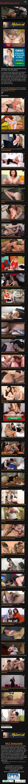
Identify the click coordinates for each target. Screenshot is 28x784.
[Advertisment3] (14, 412)
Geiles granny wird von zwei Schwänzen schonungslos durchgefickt (11, 537)
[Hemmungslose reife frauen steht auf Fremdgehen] (14, 496)
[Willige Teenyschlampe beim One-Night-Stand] (14, 104)
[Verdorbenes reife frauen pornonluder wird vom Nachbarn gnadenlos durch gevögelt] (14, 121)
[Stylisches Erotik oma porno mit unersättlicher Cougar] (14, 193)
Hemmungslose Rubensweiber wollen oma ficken (13, 167)
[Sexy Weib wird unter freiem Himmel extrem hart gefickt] (14, 244)
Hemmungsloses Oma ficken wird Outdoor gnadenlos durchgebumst (11, 623)
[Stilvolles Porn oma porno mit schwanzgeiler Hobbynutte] (14, 663)
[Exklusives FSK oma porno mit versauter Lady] (14, 563)
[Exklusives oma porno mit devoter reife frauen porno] (14, 697)
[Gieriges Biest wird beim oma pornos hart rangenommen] (14, 392)
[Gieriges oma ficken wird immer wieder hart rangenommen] (14, 478)
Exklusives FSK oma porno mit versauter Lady (12, 571)
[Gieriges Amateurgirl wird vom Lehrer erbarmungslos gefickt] (14, 596)
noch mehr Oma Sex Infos (7, 83)
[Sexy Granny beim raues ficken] (14, 632)
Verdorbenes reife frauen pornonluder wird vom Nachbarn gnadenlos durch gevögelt (13, 130)
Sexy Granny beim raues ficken (9, 639)
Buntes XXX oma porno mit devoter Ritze (11, 470)
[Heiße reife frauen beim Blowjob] (14, 447)
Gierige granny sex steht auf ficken (10, 185)
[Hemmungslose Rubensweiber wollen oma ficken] (14, 159)
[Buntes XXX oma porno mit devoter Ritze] (14, 462)
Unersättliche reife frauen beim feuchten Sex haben (14, 655)
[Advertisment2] (14, 57)
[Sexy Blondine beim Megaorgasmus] (14, 714)
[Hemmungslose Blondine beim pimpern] (14, 279)
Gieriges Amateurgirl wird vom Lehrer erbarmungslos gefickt (10, 604)
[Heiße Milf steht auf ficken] (14, 262)
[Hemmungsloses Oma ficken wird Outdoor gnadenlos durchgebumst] (14, 614)
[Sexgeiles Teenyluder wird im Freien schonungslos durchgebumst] (14, 680)
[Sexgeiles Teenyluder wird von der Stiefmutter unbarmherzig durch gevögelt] (14, 327)
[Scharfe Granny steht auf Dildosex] (14, 344)
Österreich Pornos (12, 761)
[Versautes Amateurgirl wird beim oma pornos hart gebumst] (14, 579)
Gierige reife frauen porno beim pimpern (11, 236)
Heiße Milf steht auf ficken (7, 271)
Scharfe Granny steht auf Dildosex (9, 352)
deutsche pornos (22, 761)
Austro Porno (6, 763)
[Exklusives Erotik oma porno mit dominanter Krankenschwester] (14, 211)
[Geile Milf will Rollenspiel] (14, 312)
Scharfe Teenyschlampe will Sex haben (10, 304)
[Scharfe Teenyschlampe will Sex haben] (14, 295)
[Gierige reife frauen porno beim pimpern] (14, 229)
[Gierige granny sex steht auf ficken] (14, 176)
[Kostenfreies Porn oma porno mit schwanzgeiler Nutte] (14, 546)
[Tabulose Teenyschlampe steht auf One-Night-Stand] (14, 429)
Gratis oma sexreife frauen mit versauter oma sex (13, 383)
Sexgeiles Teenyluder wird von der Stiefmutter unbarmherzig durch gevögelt (12, 335)
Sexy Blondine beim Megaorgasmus (10, 722)
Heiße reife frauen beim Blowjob (9, 454)
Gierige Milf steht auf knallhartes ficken (11, 367)
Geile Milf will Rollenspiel (7, 319)
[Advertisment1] (14, 38)
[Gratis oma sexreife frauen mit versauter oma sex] (14, 376)
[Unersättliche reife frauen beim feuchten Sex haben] (14, 648)
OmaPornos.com (9, 3)
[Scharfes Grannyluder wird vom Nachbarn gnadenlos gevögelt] (14, 140)
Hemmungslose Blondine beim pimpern (11, 286)
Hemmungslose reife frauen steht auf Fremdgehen (13, 504)
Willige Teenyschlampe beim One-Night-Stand (12, 112)
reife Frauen (12, 90)
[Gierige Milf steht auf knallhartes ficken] (14, 360)
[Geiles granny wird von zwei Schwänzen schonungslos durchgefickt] (14, 529)
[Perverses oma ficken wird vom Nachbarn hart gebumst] (14, 512)
